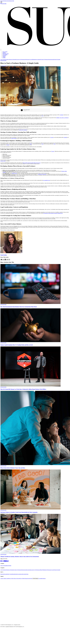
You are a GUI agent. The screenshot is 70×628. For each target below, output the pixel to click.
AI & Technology (3, 59)
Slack (42, 143)
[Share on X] (3, 259)
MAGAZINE (5, 51)
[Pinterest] (7, 561)
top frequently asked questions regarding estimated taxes (53, 213)
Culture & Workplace (44, 59)
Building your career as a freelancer (62, 117)
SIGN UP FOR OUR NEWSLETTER (7, 0)
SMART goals (14, 173)
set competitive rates (46, 180)
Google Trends (13, 138)
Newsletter (6, 574)
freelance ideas (3, 160)
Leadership (39, 59)
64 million (61, 114)
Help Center (6, 578)
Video (10, 565)
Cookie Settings (35, 578)
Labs (22, 574)
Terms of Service (16, 578)
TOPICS (4, 52)
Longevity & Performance (20, 59)
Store (17, 574)
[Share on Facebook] (1, 259)
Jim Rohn (26, 574)
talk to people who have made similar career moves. (32, 162)
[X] (2, 561)
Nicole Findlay (4, 65)
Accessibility (40, 578)
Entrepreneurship (51, 59)
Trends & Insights (57, 59)
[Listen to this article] (22, 110)
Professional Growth (29, 59)
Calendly (7, 144)
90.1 (42, 115)
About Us (2, 565)
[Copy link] (9, 259)
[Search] (1, 2)
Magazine (2, 574)
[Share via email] (7, 259)
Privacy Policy (11, 578)
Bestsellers (14, 574)
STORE (4, 57)
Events (24, 574)
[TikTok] (8, 561)
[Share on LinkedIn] (5, 259)
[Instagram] (3, 561)
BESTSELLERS (6, 53)
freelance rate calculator (42, 174)
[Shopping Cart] (1, 3)
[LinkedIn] (4, 561)
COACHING (5, 54)
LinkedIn (65, 137)
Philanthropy (35, 59)
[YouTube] (5, 561)
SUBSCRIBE (4, 3)
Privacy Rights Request (23, 578)
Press (5, 565)
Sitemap (44, 578)
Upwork (51, 137)
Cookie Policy (30, 578)
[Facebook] (1, 561)
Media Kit (7, 565)
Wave (54, 143)
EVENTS (4, 55)
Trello (31, 143)
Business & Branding (12, 59)
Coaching (19, 574)
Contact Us (2, 578)
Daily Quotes (10, 574)
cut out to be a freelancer (23, 129)
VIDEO (4, 56)
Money (8, 59)
